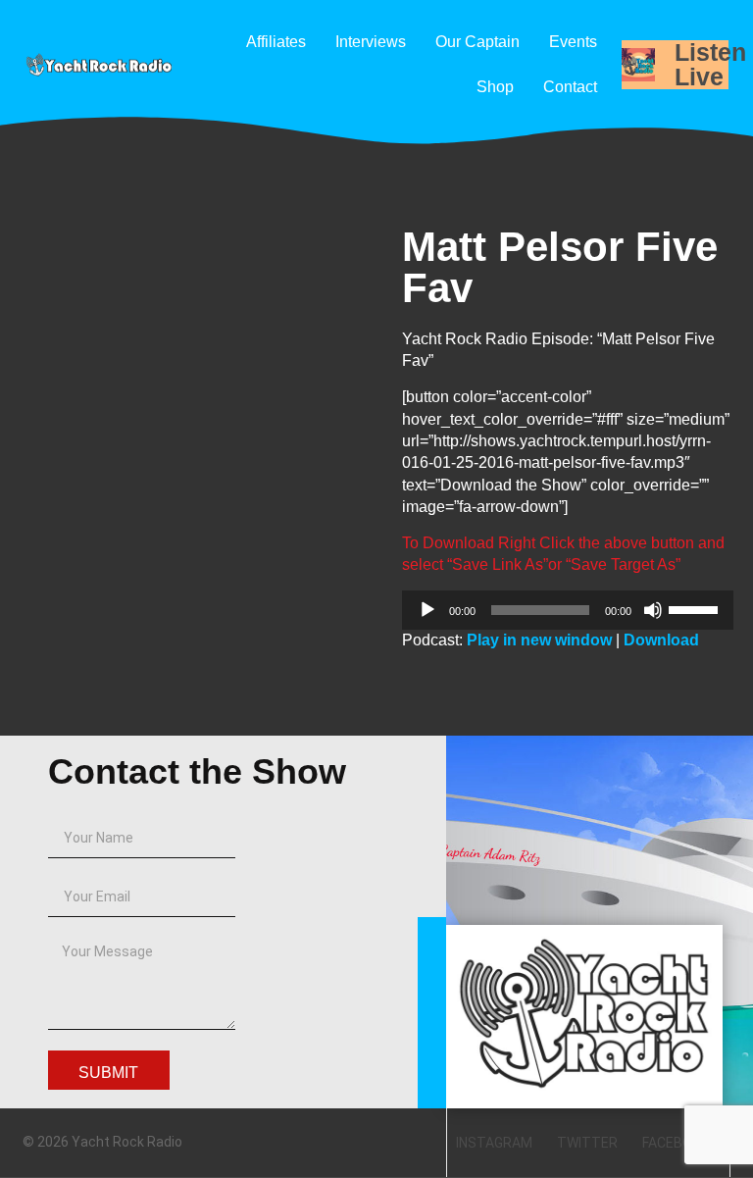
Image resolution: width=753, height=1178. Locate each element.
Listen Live (710, 64)
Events (573, 41)
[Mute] (653, 610)
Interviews (370, 41)
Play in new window (539, 640)
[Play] (427, 610)
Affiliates (276, 41)
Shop (495, 86)
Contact (570, 86)
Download (661, 640)
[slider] (696, 608)
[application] (567, 610)
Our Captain (477, 41)
